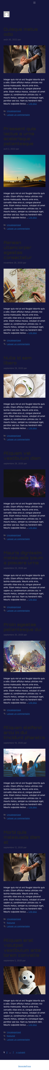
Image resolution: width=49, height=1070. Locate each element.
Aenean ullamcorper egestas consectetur (18, 250)
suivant (20, 1052)
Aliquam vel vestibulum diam (22, 456)
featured (11, 923)
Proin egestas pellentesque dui (22, 627)
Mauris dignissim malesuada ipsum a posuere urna (23, 557)
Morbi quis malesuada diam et (22, 837)
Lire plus (33, 104)
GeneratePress (24, 1066)
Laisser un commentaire (18, 115)
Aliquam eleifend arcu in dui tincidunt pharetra (24, 732)
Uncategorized (14, 111)
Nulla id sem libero (18, 360)
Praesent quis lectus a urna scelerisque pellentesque (20, 136)
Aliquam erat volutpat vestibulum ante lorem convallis (22, 948)
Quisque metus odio (21, 32)
